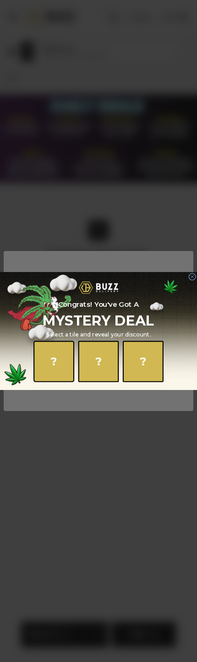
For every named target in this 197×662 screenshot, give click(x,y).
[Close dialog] (192, 276)
